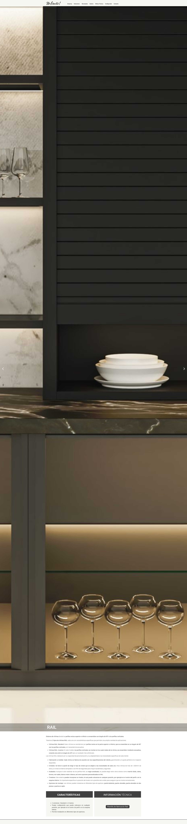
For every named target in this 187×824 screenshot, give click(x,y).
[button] (3, 369)
